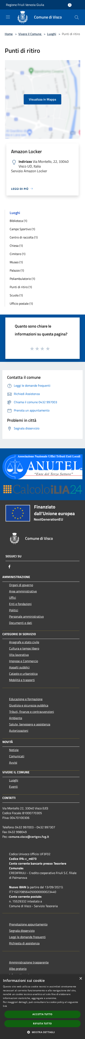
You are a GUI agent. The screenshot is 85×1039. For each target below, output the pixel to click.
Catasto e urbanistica (23, 673)
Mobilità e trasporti (22, 680)
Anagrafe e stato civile (24, 642)
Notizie (14, 750)
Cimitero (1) (17, 253)
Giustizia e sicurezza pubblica (28, 705)
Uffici (12, 597)
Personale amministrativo (26, 616)
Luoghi (51, 34)
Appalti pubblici (19, 667)
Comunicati (16, 756)
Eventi (13, 786)
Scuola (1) (16, 295)
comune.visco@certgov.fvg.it (28, 836)
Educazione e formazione (25, 699)
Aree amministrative (23, 591)
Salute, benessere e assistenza (29, 724)
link (5, 1006)
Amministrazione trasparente (29, 962)
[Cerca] (76, 17)
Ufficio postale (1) (21, 303)
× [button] (80, 978)
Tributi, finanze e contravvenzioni (31, 711)
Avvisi (13, 762)
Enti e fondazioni (20, 603)
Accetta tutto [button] (42, 1014)
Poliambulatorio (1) (22, 278)
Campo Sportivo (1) (22, 229)
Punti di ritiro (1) (21, 287)
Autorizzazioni (18, 730)
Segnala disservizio (22, 930)
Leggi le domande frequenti (27, 937)
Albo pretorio (17, 968)
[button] (42, 1032)
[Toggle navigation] (8, 17)
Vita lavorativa (19, 654)
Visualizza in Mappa (42, 99)
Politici (13, 610)
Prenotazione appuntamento (28, 924)
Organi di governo (21, 585)
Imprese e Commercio (23, 661)
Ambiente (15, 718)
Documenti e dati (20, 622)
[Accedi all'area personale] (70, 5)
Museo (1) (16, 262)
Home (9, 34)
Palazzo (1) (17, 270)
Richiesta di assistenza (24, 943)
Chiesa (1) (16, 245)
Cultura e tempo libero (24, 648)
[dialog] (42, 1006)
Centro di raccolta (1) (24, 237)
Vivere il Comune (30, 34)
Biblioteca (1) (18, 220)
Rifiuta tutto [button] (42, 1023)
